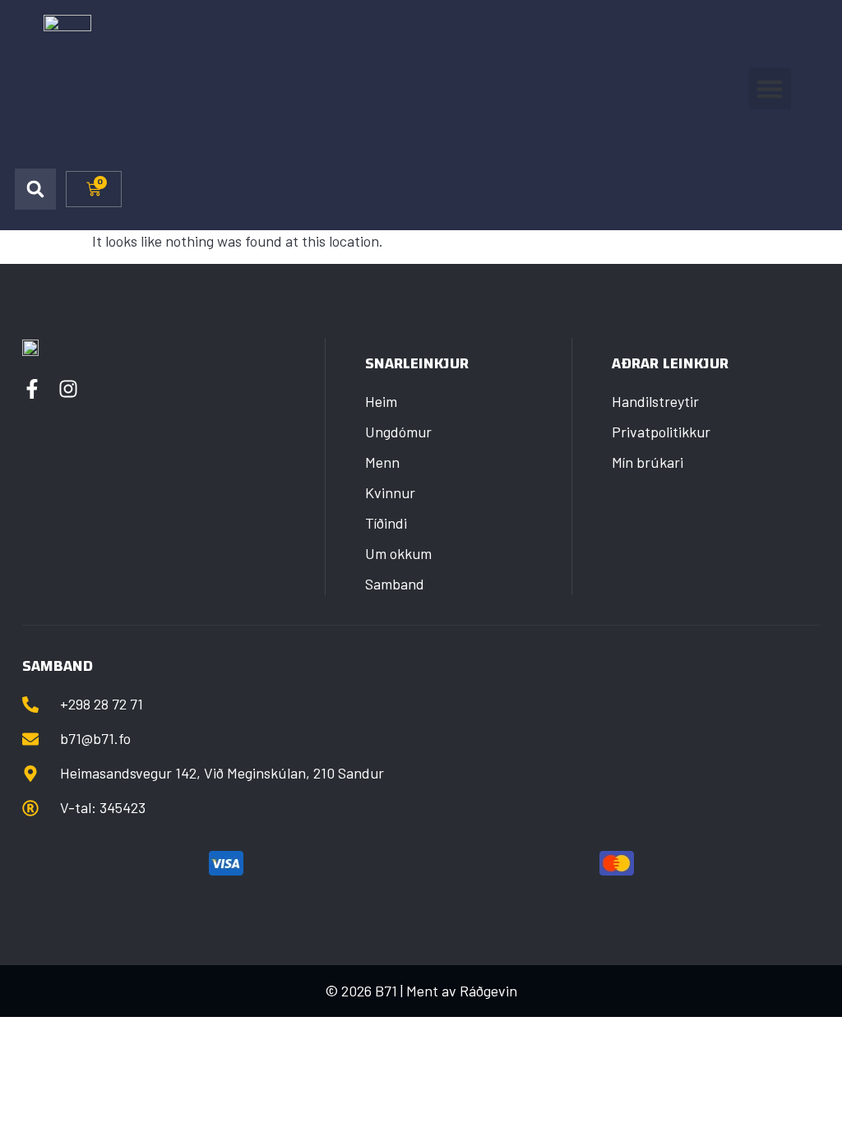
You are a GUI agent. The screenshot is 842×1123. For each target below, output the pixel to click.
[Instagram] (68, 389)
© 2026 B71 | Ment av (392, 991)
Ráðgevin (488, 991)
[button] (770, 88)
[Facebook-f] (32, 389)
